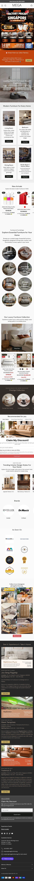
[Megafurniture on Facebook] (2, 834)
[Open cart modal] (31, 5)
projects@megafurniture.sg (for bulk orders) (15, 854)
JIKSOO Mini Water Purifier (23, 209)
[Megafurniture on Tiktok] (10, 834)
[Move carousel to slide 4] (22, 48)
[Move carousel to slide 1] (9, 48)
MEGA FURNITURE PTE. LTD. (11, 873)
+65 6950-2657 (8, 848)
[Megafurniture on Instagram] (7, 834)
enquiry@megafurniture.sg (10, 851)
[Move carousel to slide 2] (13, 48)
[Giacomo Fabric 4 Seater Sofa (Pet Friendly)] (24, 360)
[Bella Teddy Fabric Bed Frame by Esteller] (8, 360)
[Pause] (26, 48)
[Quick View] (13, 196)
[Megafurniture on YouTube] (12, 834)
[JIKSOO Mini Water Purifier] (24, 198)
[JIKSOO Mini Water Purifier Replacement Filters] (8, 198)
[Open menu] (2, 5)
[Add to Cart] (13, 193)
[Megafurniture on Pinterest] (5, 834)
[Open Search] (5, 5)
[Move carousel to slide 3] (18, 48)
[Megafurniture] (17, 5)
